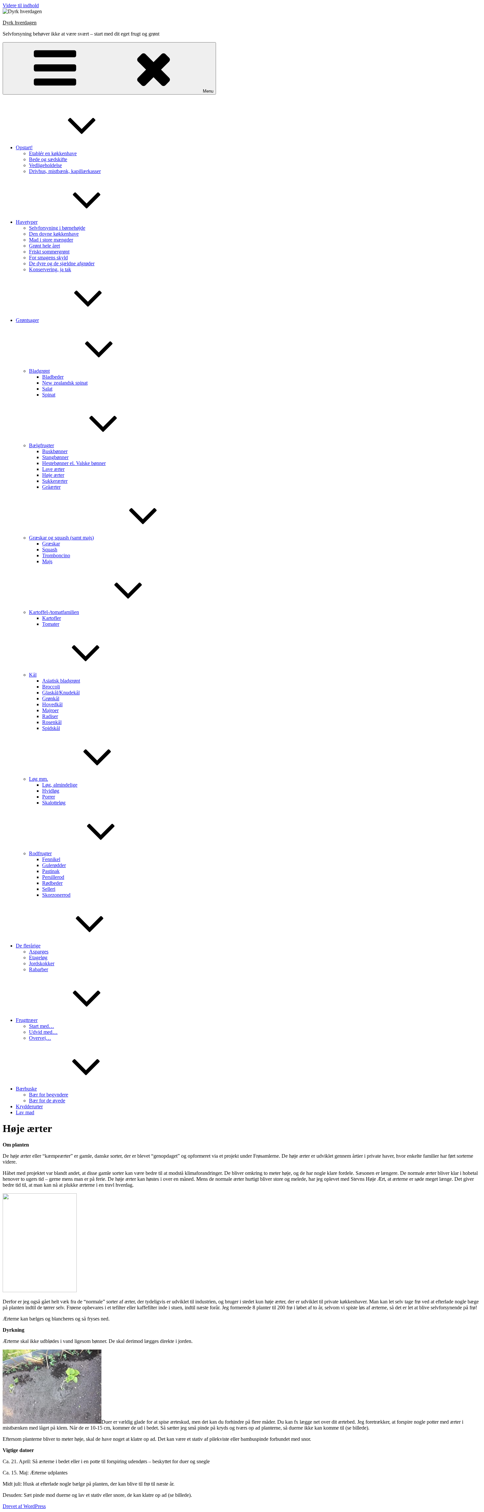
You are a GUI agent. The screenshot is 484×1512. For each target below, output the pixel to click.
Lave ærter (53, 469)
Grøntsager (27, 320)
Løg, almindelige (59, 785)
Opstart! (24, 147)
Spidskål (51, 728)
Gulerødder (54, 865)
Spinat (48, 394)
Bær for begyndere (48, 1094)
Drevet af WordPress (24, 1506)
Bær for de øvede (47, 1100)
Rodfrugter (40, 853)
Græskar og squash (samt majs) (61, 537)
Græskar (51, 543)
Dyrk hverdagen (20, 22)
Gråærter (51, 487)
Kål (33, 675)
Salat (47, 389)
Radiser (50, 716)
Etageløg (38, 957)
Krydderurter (29, 1106)
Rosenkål (52, 722)
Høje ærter (53, 475)
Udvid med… (43, 1032)
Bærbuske (26, 1088)
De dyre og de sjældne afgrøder (61, 263)
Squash (49, 549)
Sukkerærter (54, 481)
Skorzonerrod (56, 895)
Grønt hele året (44, 245)
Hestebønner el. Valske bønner (74, 463)
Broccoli (51, 686)
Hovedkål (52, 704)
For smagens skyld (48, 257)
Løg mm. (38, 779)
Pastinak (51, 871)
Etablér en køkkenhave (53, 153)
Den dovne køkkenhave (54, 234)
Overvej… (40, 1038)
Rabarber (38, 969)
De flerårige (28, 945)
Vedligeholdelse (45, 165)
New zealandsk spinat (65, 383)
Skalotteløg (54, 802)
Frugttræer (27, 1020)
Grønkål (50, 698)
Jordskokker (41, 963)
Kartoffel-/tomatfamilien (54, 612)
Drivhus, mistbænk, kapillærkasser (65, 171)
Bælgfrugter (41, 445)
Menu (208, 91)
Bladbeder (53, 377)
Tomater (50, 624)
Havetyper (27, 222)
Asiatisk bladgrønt (61, 680)
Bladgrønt (39, 371)
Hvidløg (50, 791)
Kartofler (51, 618)
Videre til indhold (21, 5)
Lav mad (25, 1112)
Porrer (48, 797)
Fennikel (51, 859)
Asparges (38, 951)
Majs (47, 561)
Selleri (48, 889)
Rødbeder (52, 883)
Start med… (41, 1026)
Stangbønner (55, 457)
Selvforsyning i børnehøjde (57, 228)
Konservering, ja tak (50, 269)
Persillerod (53, 877)
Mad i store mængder (51, 240)
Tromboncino (56, 555)
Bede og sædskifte (48, 159)
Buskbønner (54, 451)
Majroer (50, 710)
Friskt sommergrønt (49, 251)
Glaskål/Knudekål (61, 692)
